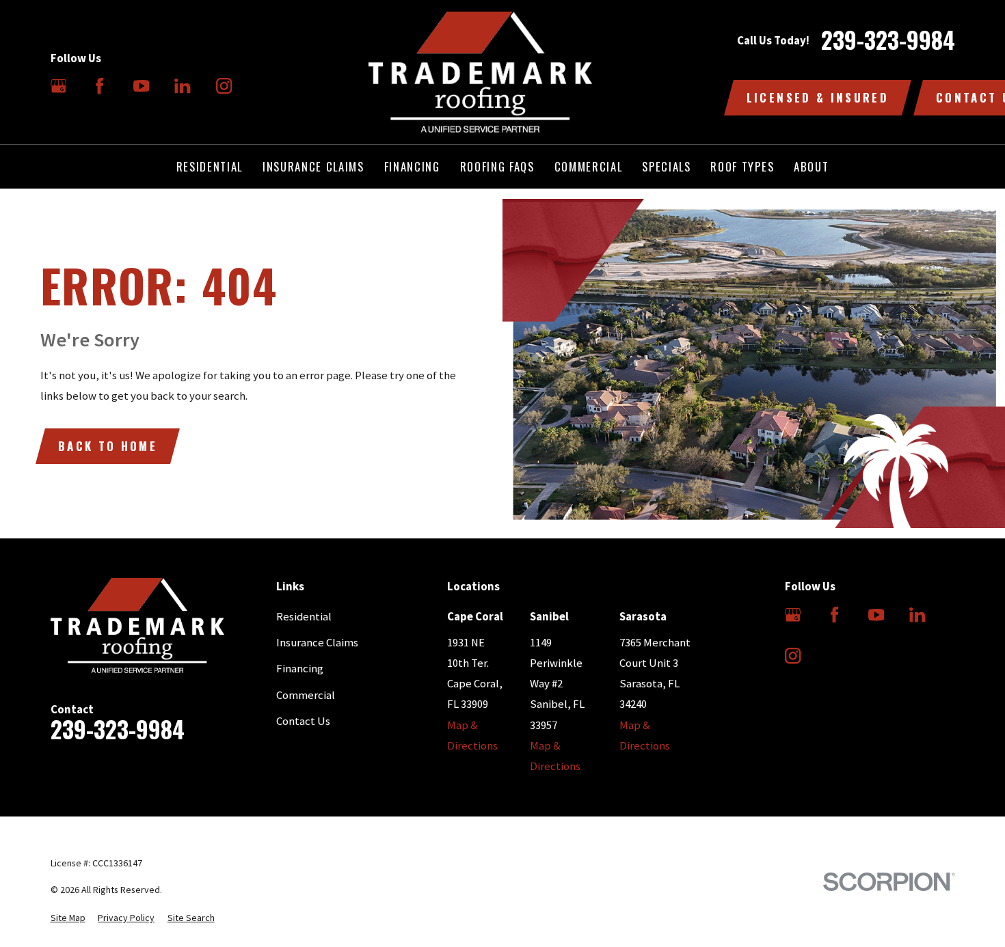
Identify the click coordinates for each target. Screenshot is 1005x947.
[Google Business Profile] (58, 86)
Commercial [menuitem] (588, 166)
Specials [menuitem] (666, 166)
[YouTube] (141, 86)
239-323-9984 (888, 40)
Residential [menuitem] (209, 166)
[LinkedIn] (182, 86)
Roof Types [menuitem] (742, 166)
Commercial (305, 695)
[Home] (480, 72)
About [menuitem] (811, 166)
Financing (299, 668)
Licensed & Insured (818, 97)
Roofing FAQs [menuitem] (497, 166)
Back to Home (107, 445)
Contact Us (303, 721)
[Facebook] (99, 86)
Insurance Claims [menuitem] (313, 166)
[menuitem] (68, 918)
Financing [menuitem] (412, 166)
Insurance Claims (317, 642)
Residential (304, 616)
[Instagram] (224, 86)
